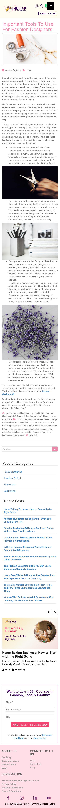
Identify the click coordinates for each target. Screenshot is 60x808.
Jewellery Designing (13, 478)
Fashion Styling (37, 412)
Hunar (28, 70)
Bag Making (9, 490)
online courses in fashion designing (36, 428)
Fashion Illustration (20, 412)
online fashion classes (12, 431)
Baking (21, 669)
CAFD (8, 412)
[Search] (55, 449)
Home (45, 416)
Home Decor (10, 484)
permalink (33, 435)
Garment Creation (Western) (29, 416)
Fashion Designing (13, 471)
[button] (47, 13)
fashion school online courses (28, 422)
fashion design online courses (30, 419)
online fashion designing (34, 431)
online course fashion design (30, 425)
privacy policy (39, 737)
